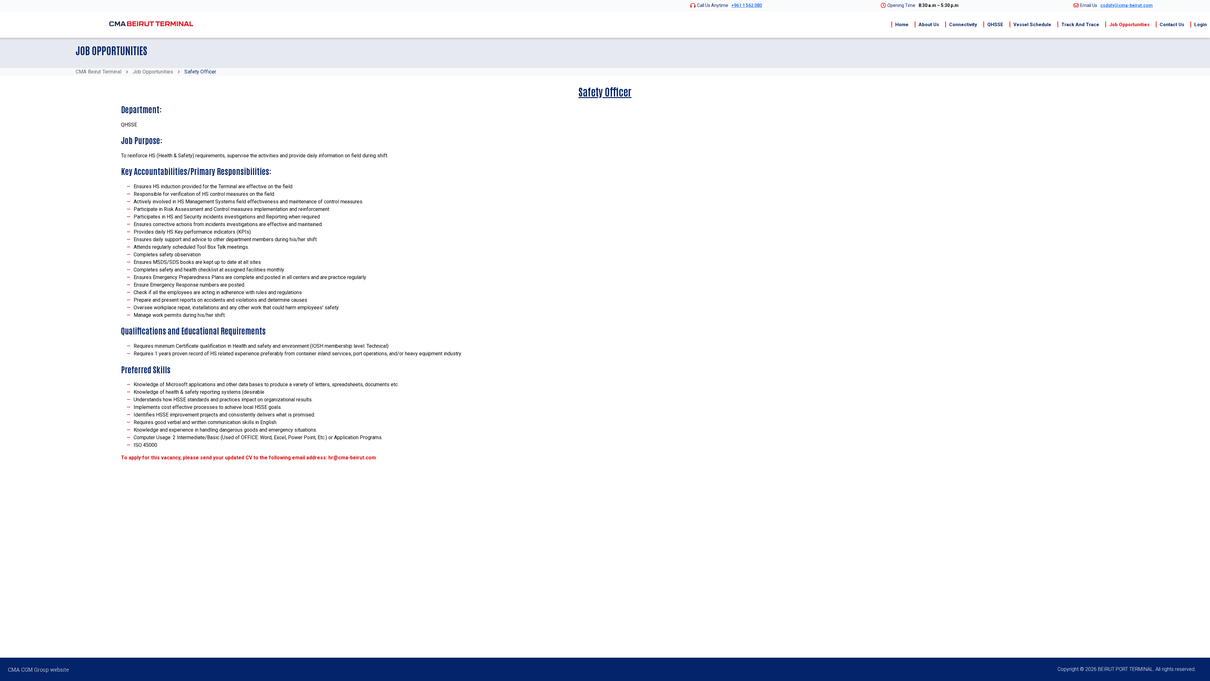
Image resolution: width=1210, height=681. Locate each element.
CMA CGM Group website (38, 669)
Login (1200, 24)
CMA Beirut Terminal (98, 72)
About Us (929, 24)
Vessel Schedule (1032, 24)
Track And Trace (1080, 24)
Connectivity (963, 24)
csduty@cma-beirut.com (1126, 5)
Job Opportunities (1129, 24)
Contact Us (1172, 24)
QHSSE (995, 24)
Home (901, 24)
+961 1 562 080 (746, 5)
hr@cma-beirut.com (352, 458)
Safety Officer (200, 72)
